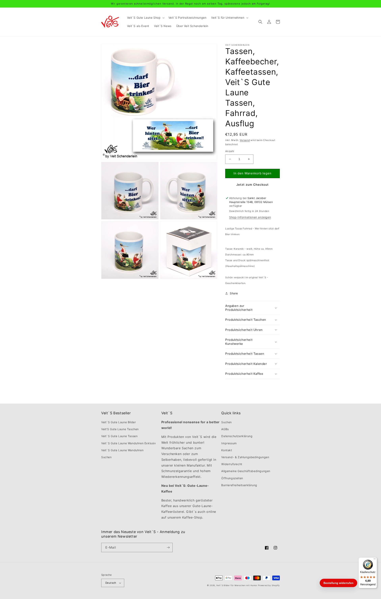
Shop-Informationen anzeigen (250, 217)
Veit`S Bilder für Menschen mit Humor (236, 585)
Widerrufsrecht (231, 464)
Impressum (229, 443)
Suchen (106, 457)
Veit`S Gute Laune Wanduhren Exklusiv (128, 443)
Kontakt (226, 450)
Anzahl (229, 151)
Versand (245, 140)
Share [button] (234, 293)
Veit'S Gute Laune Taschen (120, 429)
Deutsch (110, 582)
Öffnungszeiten (232, 478)
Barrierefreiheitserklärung (239, 485)
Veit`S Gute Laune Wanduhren (122, 450)
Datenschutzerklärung (236, 436)
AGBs (225, 429)
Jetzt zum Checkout (252, 184)
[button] (145, 18)
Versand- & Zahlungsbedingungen (245, 457)
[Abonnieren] (168, 547)
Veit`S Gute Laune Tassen (119, 436)
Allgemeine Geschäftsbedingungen (245, 471)
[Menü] (374, 559)
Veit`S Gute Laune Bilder (118, 422)
